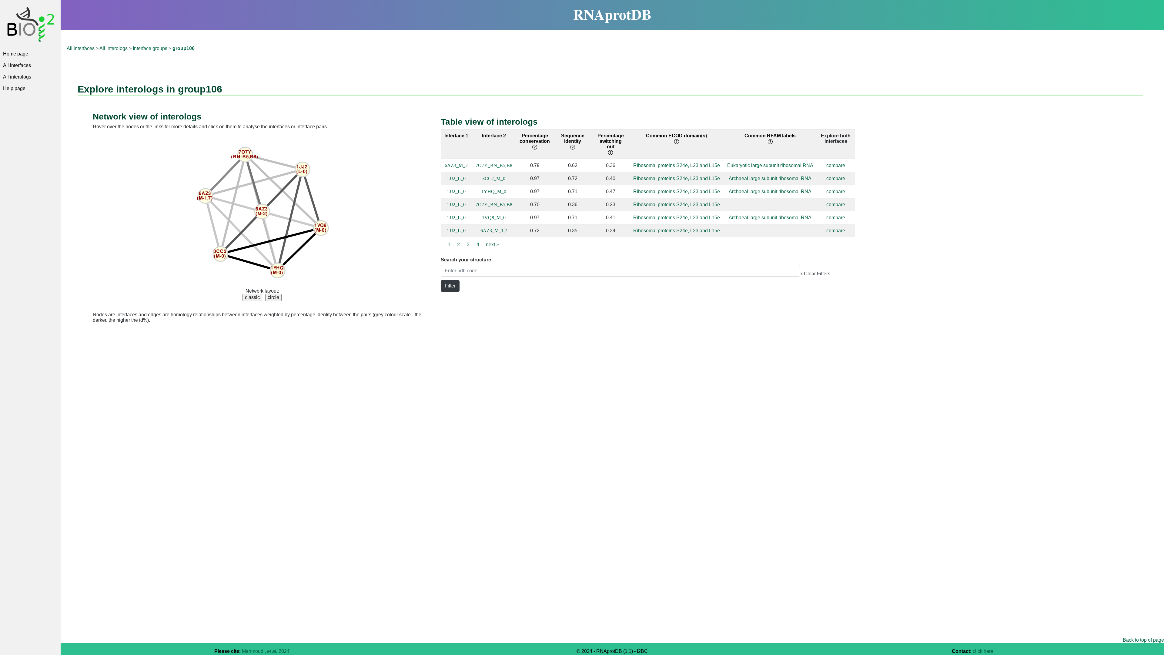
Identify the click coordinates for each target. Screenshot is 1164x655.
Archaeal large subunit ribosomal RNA (770, 178)
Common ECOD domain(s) (676, 135)
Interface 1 (456, 135)
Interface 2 (494, 135)
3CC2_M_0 (493, 178)
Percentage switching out (610, 141)
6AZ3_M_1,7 (493, 230)
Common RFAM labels (770, 135)
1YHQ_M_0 (493, 191)
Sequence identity (572, 138)
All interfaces (17, 65)
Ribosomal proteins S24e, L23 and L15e (676, 165)
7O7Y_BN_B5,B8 (494, 165)
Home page (15, 53)
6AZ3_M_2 (456, 165)
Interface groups (150, 48)
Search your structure (466, 259)
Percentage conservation (535, 138)
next (492, 244)
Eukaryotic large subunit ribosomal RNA (770, 165)
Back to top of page (1143, 640)
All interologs (17, 76)
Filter (450, 285)
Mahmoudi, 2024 (265, 651)
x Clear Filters (815, 273)
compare (835, 165)
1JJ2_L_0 (456, 178)
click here (983, 651)
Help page (14, 88)
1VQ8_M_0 (494, 217)
